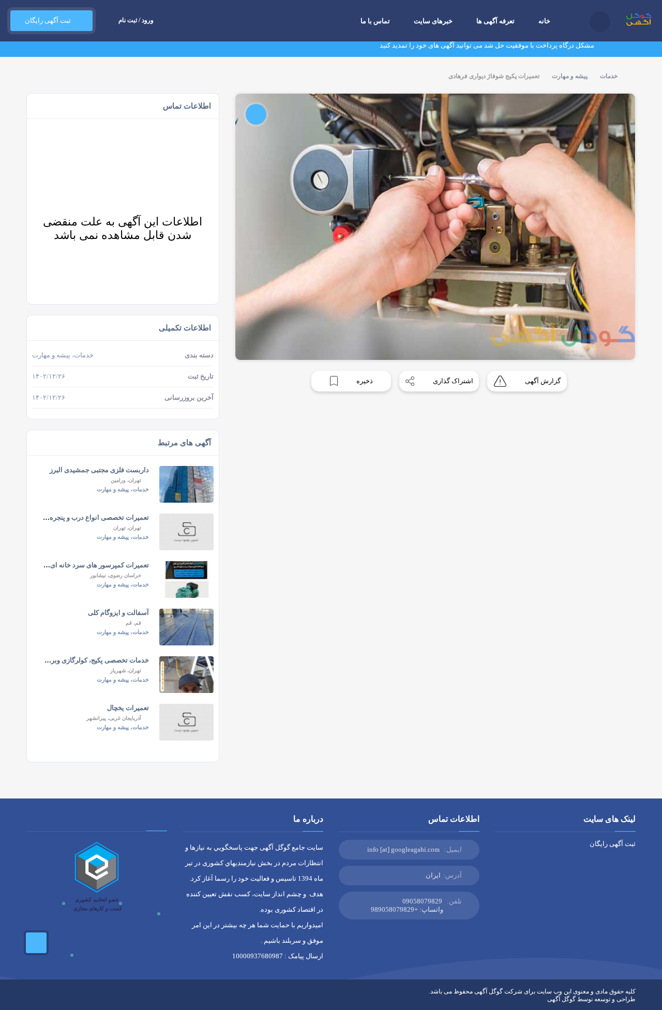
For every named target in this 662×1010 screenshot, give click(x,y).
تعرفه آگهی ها (495, 21)
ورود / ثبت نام (136, 20)
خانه (544, 21)
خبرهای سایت (433, 21)
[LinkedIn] (60, 999)
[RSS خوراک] (30, 999)
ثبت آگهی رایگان (46, 20)
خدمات (609, 76)
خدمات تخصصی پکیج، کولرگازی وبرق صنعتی (87, 660)
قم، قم (133, 623)
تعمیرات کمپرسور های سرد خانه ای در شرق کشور (79, 565)
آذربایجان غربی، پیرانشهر (113, 718)
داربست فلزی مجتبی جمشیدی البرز (99, 470)
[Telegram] (45, 999)
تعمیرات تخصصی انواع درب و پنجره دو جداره (86, 517)
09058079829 (422, 901)
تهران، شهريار (125, 670)
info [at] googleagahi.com (403, 849)
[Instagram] (75, 999)
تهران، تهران (127, 528)
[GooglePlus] (90, 999)
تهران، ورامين (126, 480)
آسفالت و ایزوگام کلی (118, 612)
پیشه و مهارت (570, 76)
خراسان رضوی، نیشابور (115, 575)
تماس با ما (375, 21)
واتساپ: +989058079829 (407, 909)
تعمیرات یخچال (128, 708)
